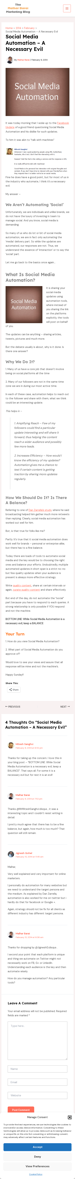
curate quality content (26, 590)
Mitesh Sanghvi (24, 744)
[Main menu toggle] (67, 8)
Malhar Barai (23, 795)
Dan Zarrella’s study (40, 510)
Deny (37, 1156)
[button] (70, 1117)
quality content (22, 585)
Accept (37, 1147)
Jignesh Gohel (24, 853)
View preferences (38, 1166)
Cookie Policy (35, 1174)
